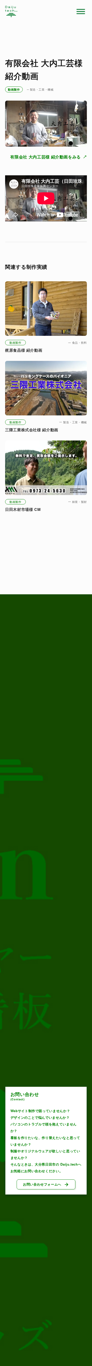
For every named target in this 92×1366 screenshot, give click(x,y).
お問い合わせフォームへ (42, 1184)
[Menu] (81, 11)
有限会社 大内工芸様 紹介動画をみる (45, 157)
